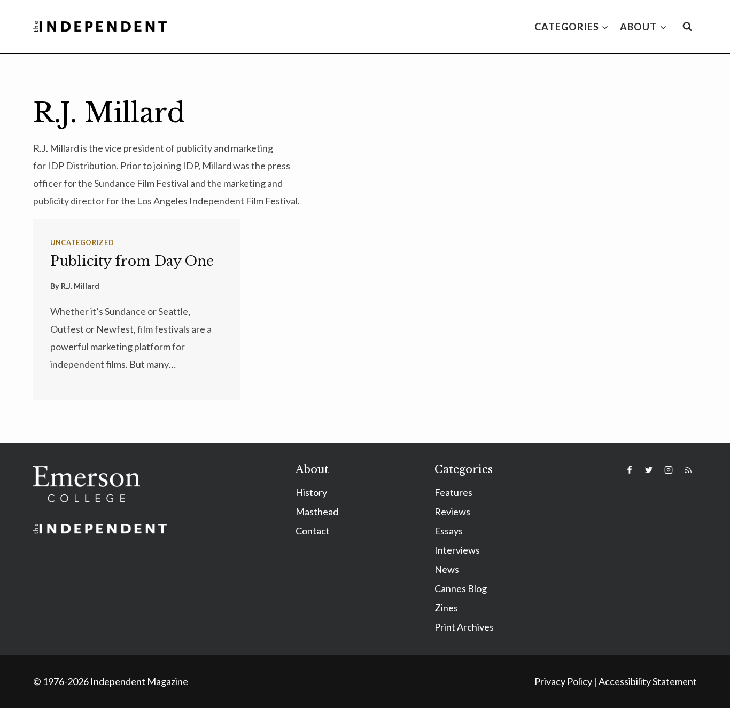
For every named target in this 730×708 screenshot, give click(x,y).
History (311, 492)
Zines (446, 607)
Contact (313, 531)
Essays (448, 531)
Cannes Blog (460, 588)
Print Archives (464, 627)
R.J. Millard (80, 285)
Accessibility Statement (648, 681)
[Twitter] (648, 469)
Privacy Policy (563, 681)
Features (453, 492)
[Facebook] (629, 469)
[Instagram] (668, 469)
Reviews (452, 511)
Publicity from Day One (132, 261)
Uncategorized (82, 243)
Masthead (317, 511)
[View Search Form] (687, 26)
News (446, 569)
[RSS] (688, 469)
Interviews (457, 550)
